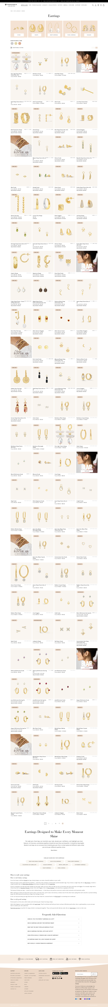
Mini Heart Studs (37, 728)
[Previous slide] (12, 29)
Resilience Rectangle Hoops (38, 447)
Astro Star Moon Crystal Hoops (39, 557)
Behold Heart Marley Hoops (60, 729)
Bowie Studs (80, 813)
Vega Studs (13, 501)
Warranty (13, 982)
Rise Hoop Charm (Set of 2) (61, 129)
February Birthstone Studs (17, 670)
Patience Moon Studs (82, 359)
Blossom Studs (36, 474)
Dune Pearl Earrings (16, 331)
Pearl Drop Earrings (73, 861)
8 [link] (62, 823)
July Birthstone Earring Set (39, 700)
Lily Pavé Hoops (80, 215)
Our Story (26, 980)
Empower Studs (80, 756)
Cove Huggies (36, 613)
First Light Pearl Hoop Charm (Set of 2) (16, 74)
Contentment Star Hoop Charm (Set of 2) (83, 642)
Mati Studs (13, 187)
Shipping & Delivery (15, 973)
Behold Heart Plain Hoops (61, 756)
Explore (71, 5)
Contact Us (13, 988)
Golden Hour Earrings (16, 388)
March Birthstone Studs (17, 474)
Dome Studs (58, 187)
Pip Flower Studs (59, 641)
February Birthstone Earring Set (40, 671)
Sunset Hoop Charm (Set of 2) (18, 418)
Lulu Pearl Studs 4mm (82, 101)
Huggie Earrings (47, 864)
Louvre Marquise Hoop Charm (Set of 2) (60, 389)
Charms (40, 977)
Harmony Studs (58, 784)
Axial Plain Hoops (59, 73)
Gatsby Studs (36, 187)
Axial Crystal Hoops (37, 101)
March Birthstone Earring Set (84, 613)
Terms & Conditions (15, 986)
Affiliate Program (28, 991)
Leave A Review (28, 993)
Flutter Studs (58, 158)
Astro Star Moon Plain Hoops (82, 529)
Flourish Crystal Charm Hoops (16, 813)
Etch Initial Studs (37, 359)
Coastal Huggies (81, 129)
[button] (24, 5)
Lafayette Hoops (37, 641)
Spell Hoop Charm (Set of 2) (39, 389)
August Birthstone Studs (83, 700)
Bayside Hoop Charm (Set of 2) (84, 158)
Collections (52, 5)
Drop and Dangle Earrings (36, 861)
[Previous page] (45, 823)
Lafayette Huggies (59, 813)
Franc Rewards (28, 977)
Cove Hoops (57, 474)
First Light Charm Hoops (61, 446)
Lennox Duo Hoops (37, 215)
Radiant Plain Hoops (16, 613)
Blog (25, 984)
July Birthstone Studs (60, 700)
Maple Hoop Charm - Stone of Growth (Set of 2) (39, 302)
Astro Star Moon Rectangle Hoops (37, 529)
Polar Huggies (58, 215)
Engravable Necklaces (44, 975)
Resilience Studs (37, 73)
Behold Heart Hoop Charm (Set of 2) (39, 757)
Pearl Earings (61, 868)
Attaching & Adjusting (16, 977)
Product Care (14, 984)
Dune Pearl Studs (59, 273)
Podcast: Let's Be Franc (30, 975)
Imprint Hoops (14, 273)
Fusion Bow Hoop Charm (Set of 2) (83, 244)
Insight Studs (80, 501)
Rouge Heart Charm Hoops (39, 813)
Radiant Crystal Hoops (60, 585)
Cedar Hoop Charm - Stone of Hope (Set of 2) (17, 302)
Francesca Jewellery (93, 1005)
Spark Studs (14, 641)
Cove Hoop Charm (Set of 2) (61, 501)
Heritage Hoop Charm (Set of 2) (18, 243)
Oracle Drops (36, 129)
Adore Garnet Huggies (38, 331)
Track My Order (14, 980)
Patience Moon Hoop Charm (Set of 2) (60, 302)
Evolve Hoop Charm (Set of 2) (84, 187)
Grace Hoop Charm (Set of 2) (39, 585)
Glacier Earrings (15, 215)
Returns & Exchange (16, 975)
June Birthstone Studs (60, 670)
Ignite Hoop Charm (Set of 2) (83, 302)
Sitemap (26, 988)
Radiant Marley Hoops (16, 529)
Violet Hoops (80, 446)
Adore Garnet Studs (60, 331)
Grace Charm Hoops (16, 585)
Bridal (65, 5)
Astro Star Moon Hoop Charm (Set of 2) (60, 529)
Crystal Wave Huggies (82, 331)
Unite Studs (36, 418)
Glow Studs (57, 101)
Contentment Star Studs (61, 557)
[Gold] (15, 43)
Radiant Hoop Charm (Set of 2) (83, 585)
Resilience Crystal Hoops (83, 418)
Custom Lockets (43, 973)
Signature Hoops (37, 273)
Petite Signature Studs (38, 501)
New (30, 5)
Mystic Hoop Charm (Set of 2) (39, 158)
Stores (26, 982)
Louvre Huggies (80, 388)
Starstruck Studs (15, 784)
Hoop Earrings (47, 868)
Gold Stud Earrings (55, 861)
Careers (26, 986)
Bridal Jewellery (63, 864)
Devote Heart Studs (81, 557)
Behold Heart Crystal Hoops (82, 729)
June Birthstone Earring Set (18, 700)
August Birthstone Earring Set (18, 728)
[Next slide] (95, 29)
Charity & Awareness (29, 973)
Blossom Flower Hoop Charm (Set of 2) (60, 360)
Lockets (45, 5)
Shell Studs (35, 784)
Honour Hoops (58, 243)
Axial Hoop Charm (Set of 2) (17, 102)
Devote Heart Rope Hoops (83, 784)
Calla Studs (57, 613)
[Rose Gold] (19, 43)
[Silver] (12, 43)
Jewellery (24, 5)
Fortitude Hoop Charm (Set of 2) (40, 244)
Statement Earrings (80, 864)
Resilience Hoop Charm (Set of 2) (16, 447)
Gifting (60, 5)
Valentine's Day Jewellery (29, 864)
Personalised (36, 5)
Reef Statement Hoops (16, 129)
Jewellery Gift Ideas (44, 980)
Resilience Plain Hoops (60, 418)
